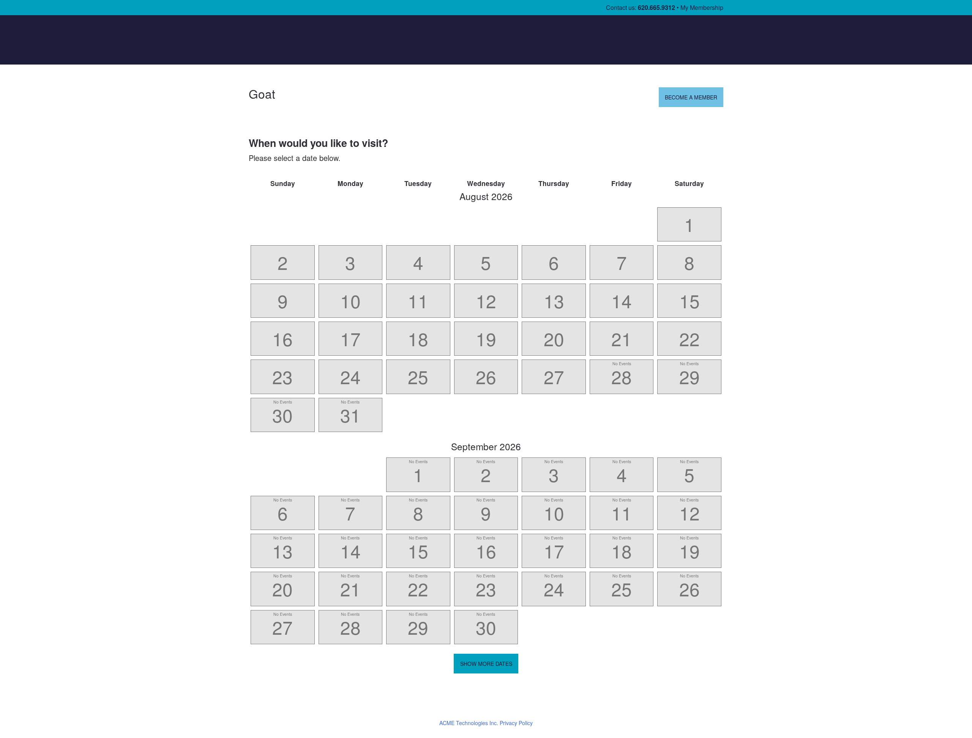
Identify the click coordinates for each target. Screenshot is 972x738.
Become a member (691, 97)
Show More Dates (486, 663)
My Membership (701, 7)
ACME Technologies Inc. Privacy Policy (486, 723)
